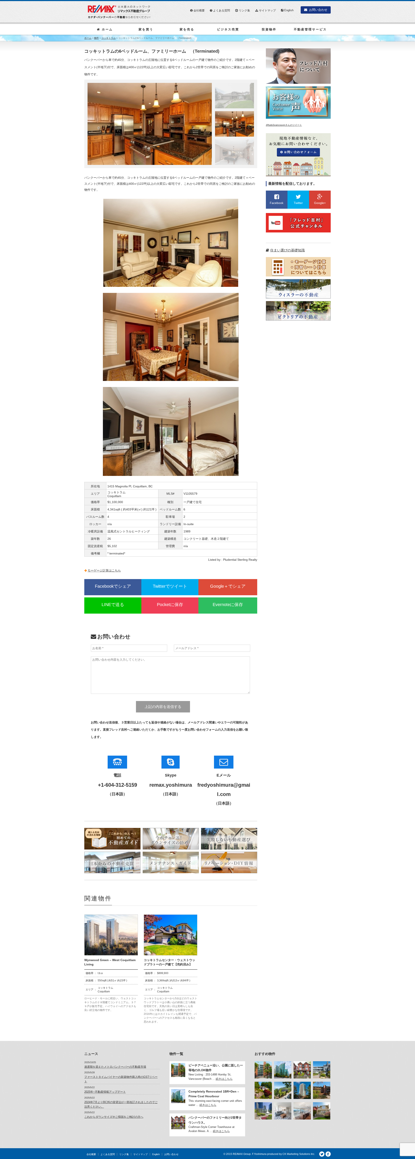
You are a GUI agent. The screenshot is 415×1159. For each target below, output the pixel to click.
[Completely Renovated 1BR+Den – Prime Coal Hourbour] (282, 1069)
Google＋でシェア (228, 586)
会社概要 (199, 10)
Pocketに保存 (170, 604)
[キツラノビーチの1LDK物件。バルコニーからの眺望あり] (321, 1069)
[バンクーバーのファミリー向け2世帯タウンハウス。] (302, 1069)
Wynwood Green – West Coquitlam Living (110, 962)
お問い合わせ (317, 9)
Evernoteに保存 (228, 604)
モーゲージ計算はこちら (104, 570)
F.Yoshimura (259, 1154)
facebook (328, 1154)
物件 (96, 38)
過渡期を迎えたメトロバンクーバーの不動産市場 (115, 1066)
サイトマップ (267, 10)
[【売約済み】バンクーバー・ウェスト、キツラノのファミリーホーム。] (321, 1111)
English (288, 10)
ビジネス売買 (228, 29)
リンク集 (244, 10)
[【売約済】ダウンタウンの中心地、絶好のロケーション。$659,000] (263, 1111)
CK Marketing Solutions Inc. (299, 1154)
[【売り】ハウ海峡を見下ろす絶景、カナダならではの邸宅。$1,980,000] (282, 1090)
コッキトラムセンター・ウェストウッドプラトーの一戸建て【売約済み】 (169, 962)
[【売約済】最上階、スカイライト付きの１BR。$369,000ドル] (321, 1090)
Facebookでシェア (113, 586)
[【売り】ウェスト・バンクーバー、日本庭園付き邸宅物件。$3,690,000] (263, 1090)
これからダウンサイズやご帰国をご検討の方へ (113, 1116)
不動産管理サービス (310, 29)
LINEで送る (113, 604)
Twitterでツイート (170, 586)
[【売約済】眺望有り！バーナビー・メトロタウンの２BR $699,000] (302, 1090)
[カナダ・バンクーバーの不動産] (119, 11)
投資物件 (269, 29)
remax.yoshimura (170, 785)
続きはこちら (224, 1078)
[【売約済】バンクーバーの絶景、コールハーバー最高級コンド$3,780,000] (302, 1111)
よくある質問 (221, 10)
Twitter (321, 1154)
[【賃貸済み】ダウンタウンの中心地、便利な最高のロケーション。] (282, 1111)
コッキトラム (108, 38)
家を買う (146, 29)
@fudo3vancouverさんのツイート (284, 125)
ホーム (106, 29)
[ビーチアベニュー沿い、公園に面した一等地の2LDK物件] (263, 1069)
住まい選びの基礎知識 (287, 250)
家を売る (187, 29)
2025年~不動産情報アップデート (105, 1091)
